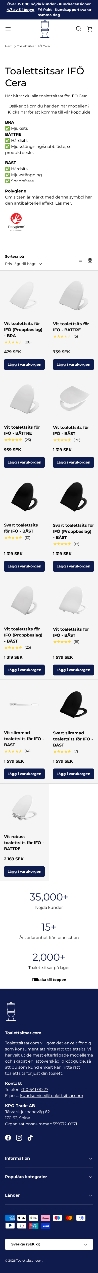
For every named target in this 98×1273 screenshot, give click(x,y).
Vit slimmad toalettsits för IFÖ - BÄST (24, 738)
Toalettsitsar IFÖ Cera (33, 46)
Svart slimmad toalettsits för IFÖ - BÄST (73, 739)
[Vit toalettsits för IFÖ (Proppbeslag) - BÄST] (24, 600)
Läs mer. (63, 203)
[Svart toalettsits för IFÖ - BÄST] (24, 496)
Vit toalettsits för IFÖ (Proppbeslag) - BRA (23, 329)
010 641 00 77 (34, 1089)
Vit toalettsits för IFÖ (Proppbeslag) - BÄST (23, 635)
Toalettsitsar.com (29, 1260)
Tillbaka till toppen (49, 979)
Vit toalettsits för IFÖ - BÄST (71, 430)
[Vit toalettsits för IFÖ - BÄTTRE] (73, 295)
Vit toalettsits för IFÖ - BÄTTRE (71, 326)
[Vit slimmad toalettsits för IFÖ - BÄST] (24, 704)
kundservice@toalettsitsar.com (51, 1095)
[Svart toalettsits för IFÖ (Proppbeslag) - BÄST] (73, 496)
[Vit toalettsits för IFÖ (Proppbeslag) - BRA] (24, 295)
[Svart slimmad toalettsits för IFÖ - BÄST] (73, 704)
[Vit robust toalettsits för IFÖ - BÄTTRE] (24, 808)
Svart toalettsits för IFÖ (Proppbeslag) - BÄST (73, 531)
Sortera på (14, 256)
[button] (89, 29)
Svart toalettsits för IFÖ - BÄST (21, 528)
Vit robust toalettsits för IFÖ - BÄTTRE (24, 842)
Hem (9, 46)
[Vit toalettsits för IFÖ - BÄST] (73, 399)
